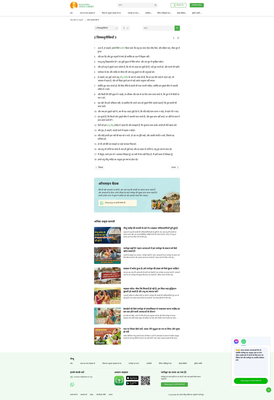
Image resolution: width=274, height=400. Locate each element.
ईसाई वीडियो (181, 13)
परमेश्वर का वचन (133, 13)
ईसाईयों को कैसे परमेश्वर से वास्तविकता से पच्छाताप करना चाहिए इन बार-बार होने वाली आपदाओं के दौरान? (151, 310)
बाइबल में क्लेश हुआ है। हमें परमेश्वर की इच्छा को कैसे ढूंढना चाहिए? (151, 268)
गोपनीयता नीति (101, 395)
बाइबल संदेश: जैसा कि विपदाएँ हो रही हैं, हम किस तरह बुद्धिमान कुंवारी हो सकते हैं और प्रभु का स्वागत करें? (149, 290)
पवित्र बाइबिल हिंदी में (93, 20)
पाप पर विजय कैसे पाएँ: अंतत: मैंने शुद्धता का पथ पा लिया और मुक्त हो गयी (151, 330)
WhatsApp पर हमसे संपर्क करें (174, 384)
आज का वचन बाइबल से (87, 13)
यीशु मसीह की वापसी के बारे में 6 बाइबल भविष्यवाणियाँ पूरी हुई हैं (150, 228)
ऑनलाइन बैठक (197, 5)
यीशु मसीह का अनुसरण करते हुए (193, 395)
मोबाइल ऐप (180, 5)
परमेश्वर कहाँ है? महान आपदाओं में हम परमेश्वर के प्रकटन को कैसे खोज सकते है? (150, 250)
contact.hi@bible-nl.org (83, 377)
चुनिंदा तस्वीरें (196, 13)
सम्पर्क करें (83, 395)
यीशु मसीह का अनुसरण (76, 20)
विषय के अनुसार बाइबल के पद (111, 13)
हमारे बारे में (73, 395)
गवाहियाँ (147, 13)
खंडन (91, 395)
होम (71, 13)
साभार (111, 395)
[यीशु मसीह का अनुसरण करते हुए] (87, 5)
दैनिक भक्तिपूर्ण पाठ (163, 13)
